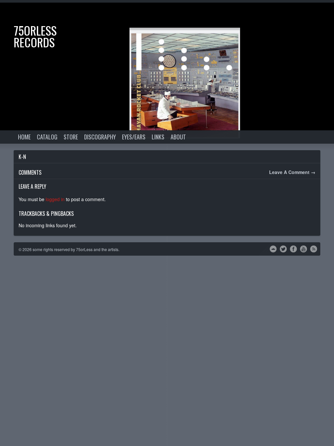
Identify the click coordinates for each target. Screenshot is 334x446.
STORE (71, 137)
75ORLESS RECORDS (35, 36)
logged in (55, 199)
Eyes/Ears (133, 137)
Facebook (293, 248)
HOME (24, 137)
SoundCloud (273, 248)
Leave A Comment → (292, 172)
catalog (47, 137)
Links (158, 137)
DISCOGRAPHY (100, 137)
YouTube (303, 248)
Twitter (283, 248)
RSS (313, 248)
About (178, 137)
